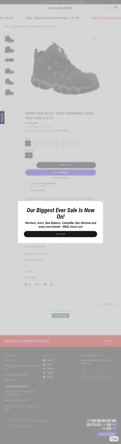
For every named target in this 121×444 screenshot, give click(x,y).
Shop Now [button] (61, 234)
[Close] (103, 201)
